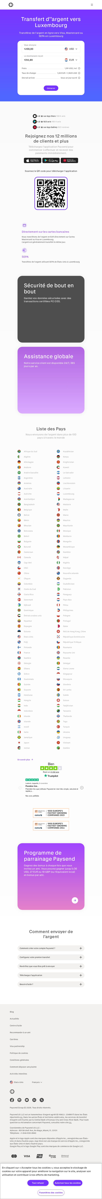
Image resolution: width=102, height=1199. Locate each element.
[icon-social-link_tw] (42, 1100)
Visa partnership (17, 1046)
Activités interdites (18, 1074)
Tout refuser (38, 1183)
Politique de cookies (19, 1053)
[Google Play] (51, 160)
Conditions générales (19, 1060)
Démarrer (51, 88)
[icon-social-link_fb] (12, 1100)
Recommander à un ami (20, 1032)
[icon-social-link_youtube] (27, 1100)
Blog (12, 1012)
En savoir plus (24, 759)
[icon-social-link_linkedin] (34, 1100)
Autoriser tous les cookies (68, 1183)
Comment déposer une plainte (23, 1067)
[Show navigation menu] (92, 4)
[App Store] (32, 160)
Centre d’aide (16, 1025)
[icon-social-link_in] (19, 1100)
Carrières (14, 1039)
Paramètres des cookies (51, 1192)
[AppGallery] (69, 160)
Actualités (14, 1019)
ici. (21, 1117)
